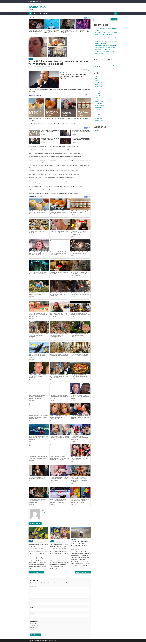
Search (95, 17)
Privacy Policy (44, 13)
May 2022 (97, 113)
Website (32, 613)
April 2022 (97, 115)
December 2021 (99, 118)
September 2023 (99, 88)
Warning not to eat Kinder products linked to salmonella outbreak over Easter (37, 572)
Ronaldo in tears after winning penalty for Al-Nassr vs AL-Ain (38, 544)
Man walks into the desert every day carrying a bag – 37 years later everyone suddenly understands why (80, 544)
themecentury (52, 640)
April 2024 (97, 78)
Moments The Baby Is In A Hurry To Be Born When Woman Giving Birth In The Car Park (104, 65)
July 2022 (97, 109)
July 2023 (97, 90)
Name (32, 601)
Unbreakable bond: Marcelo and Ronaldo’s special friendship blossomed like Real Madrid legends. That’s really (106, 47)
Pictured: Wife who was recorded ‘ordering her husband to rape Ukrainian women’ (83, 572)
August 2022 (98, 107)
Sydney (85, 118)
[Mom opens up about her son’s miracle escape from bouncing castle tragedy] (60, 533)
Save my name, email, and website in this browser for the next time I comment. (34, 626)
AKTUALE (35, 13)
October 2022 (98, 103)
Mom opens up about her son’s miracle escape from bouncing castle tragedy (59, 544)
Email (32, 607)
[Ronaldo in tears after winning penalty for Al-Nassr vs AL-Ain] (38, 533)
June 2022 (97, 111)
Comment (33, 586)
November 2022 (99, 101)
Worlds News (37, 7)
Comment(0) (47, 66)
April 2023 (97, 96)
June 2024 (98, 76)
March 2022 (98, 117)
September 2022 (99, 105)
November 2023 (99, 84)
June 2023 (97, 92)
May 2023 (97, 94)
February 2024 (99, 82)
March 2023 (98, 97)
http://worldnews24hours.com (50, 513)
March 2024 (98, 80)
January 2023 (98, 99)
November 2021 (99, 120)
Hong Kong (56, 118)
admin (39, 66)
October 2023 (98, 86)
